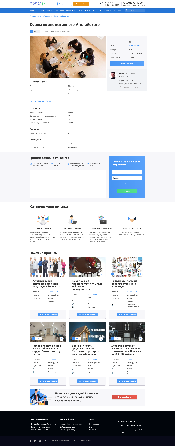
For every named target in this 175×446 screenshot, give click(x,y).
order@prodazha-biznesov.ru (134, 6)
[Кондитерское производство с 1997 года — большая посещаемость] (87, 267)
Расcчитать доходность (40, 427)
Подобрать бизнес (124, 397)
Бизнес (32, 10)
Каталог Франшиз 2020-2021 (71, 424)
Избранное (118, 10)
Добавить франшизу (68, 427)
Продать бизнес (65, 4)
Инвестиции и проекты (64, 10)
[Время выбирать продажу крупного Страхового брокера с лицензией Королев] (87, 332)
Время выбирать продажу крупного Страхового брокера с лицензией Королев (85, 350)
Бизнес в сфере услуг (62, 16)
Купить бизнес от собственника (43, 424)
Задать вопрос (86, 441)
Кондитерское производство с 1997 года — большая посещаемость (87, 285)
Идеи (80, 10)
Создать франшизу (67, 430)
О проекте (97, 10)
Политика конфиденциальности (63, 441)
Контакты (107, 10)
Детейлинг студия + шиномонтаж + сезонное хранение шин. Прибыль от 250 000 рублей (126, 350)
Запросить (127, 191)
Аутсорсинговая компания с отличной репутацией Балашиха (46, 284)
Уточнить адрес (75, 90)
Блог (91, 427)
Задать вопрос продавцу (129, 87)
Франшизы (45, 10)
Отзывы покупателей (39, 430)
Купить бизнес (49, 4)
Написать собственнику (48, 314)
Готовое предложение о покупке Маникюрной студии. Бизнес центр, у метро (46, 350)
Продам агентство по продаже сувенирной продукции (124, 284)
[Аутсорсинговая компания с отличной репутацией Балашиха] (48, 267)
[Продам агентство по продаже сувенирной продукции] (127, 267)
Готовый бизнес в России (40, 16)
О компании (94, 424)
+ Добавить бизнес (81, 4)
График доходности (127, 63)
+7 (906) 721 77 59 (133, 2)
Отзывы (87, 10)
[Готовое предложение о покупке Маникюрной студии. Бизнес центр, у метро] (48, 332)
